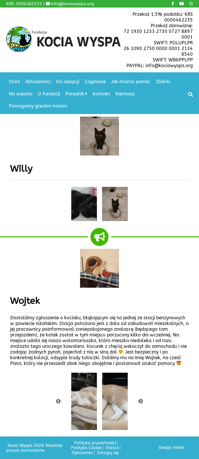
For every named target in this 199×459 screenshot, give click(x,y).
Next (140, 401)
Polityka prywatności (95, 442)
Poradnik (74, 94)
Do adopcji (67, 81)
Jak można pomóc (131, 81)
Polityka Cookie (86, 447)
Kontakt (101, 94)
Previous (58, 401)
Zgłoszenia (82, 452)
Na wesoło (20, 94)
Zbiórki (163, 81)
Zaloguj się (107, 452)
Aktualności (38, 81)
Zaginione (95, 81)
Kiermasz (125, 94)
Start (14, 81)
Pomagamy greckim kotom (38, 106)
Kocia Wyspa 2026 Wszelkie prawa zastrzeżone (34, 448)
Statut (112, 447)
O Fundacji (49, 94)
